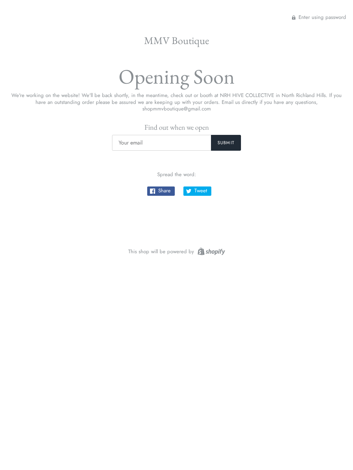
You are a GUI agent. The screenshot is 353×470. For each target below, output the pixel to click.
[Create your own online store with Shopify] (210, 251)
